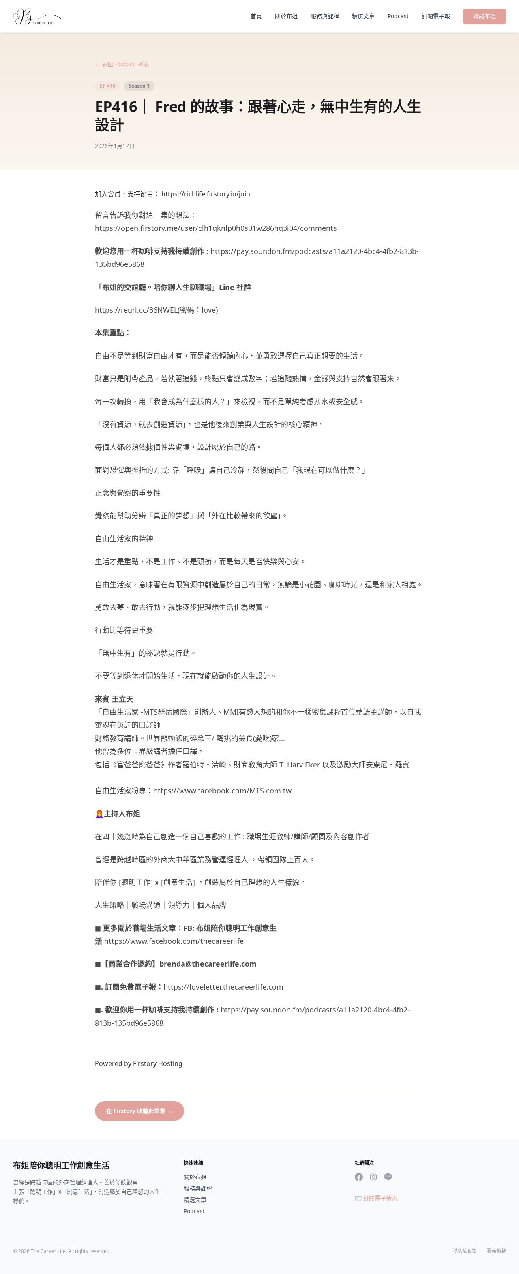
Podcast (398, 16)
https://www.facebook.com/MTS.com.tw (222, 790)
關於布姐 (286, 16)
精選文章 (363, 16)
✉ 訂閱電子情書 (376, 1198)
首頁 (256, 16)
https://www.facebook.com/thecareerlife (174, 941)
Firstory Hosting (157, 1063)
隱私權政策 (465, 1251)
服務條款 (496, 1251)
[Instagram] (373, 1177)
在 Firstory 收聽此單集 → (139, 1111)
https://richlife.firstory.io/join (205, 193)
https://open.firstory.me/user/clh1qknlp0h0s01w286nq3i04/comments (216, 228)
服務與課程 (325, 16)
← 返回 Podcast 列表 (122, 64)
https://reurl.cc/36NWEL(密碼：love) (156, 310)
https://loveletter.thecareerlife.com (223, 987)
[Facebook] (359, 1177)
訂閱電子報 (436, 16)
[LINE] (388, 1177)
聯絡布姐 (484, 16)
